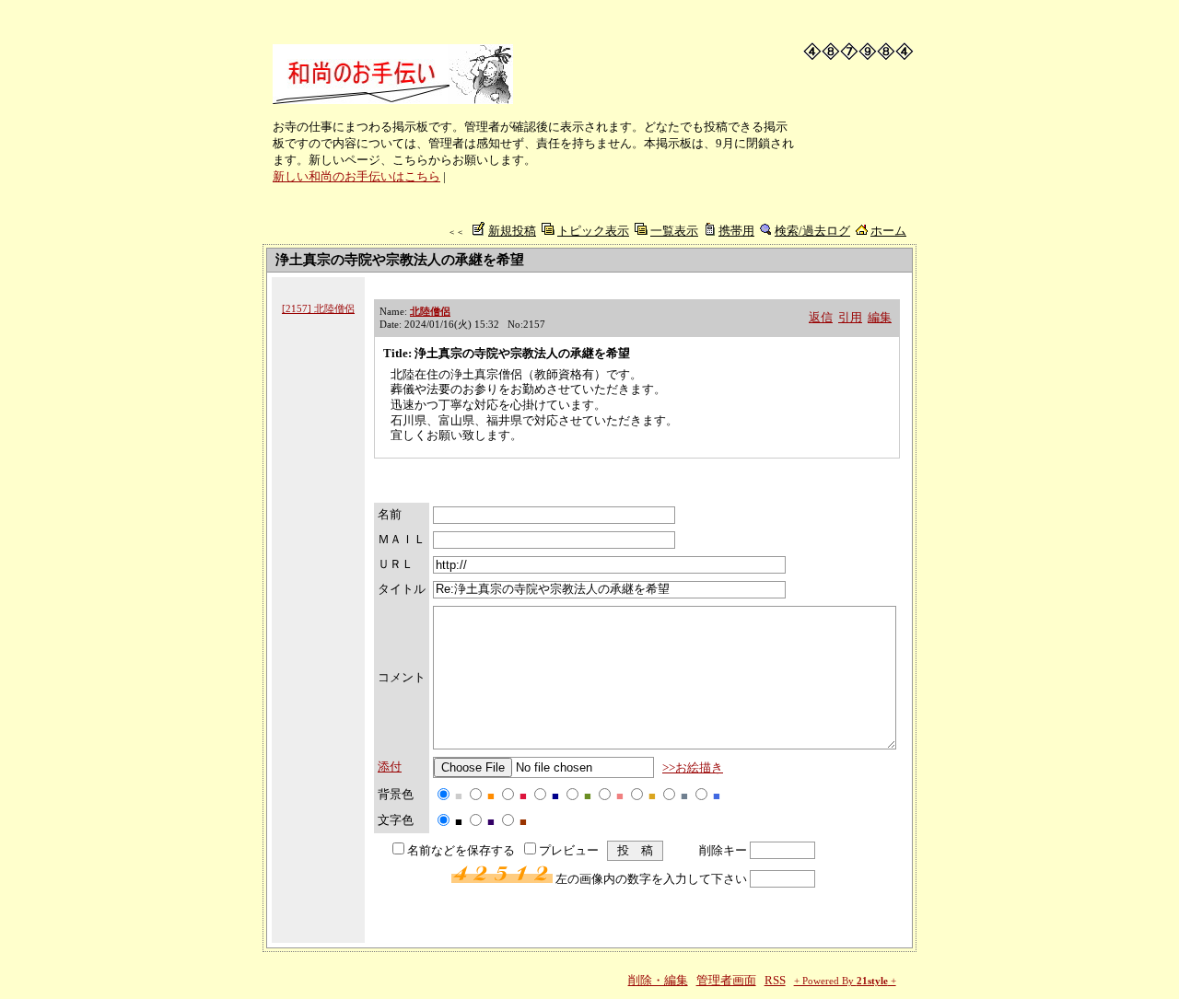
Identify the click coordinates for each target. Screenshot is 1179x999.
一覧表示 (674, 231)
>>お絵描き (692, 767)
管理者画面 (726, 980)
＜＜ (456, 232)
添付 (390, 766)
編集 (880, 317)
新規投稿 (512, 231)
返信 (821, 317)
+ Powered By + (845, 981)
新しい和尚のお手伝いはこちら (356, 176)
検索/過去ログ (812, 231)
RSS (775, 980)
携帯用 (736, 231)
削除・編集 (658, 980)
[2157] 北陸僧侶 (318, 308)
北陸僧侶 (430, 311)
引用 (850, 317)
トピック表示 (593, 231)
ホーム (888, 231)
